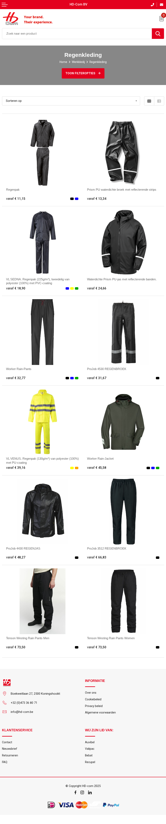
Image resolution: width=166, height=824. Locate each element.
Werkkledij (78, 62)
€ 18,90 (15, 288)
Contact (7, 742)
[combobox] (77, 33)
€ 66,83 (96, 557)
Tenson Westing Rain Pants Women (111, 638)
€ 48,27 (15, 557)
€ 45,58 (96, 468)
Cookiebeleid (93, 699)
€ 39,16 (15, 468)
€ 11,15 (15, 199)
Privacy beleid (94, 706)
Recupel (90, 762)
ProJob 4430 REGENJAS (23, 548)
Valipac (89, 748)
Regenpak (13, 189)
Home (63, 62)
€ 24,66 (96, 288)
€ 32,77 (15, 378)
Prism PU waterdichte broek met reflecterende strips (121, 189)
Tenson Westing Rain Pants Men (27, 638)
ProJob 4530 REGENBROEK (106, 369)
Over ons (90, 692)
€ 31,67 (96, 378)
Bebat (89, 755)
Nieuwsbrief (9, 748)
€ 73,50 (15, 647)
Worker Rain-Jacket (100, 458)
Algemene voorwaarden (100, 712)
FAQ (4, 762)
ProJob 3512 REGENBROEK (106, 548)
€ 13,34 (96, 199)
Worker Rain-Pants (18, 369)
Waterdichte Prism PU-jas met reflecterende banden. (121, 279)
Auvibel (90, 742)
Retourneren (10, 755)
